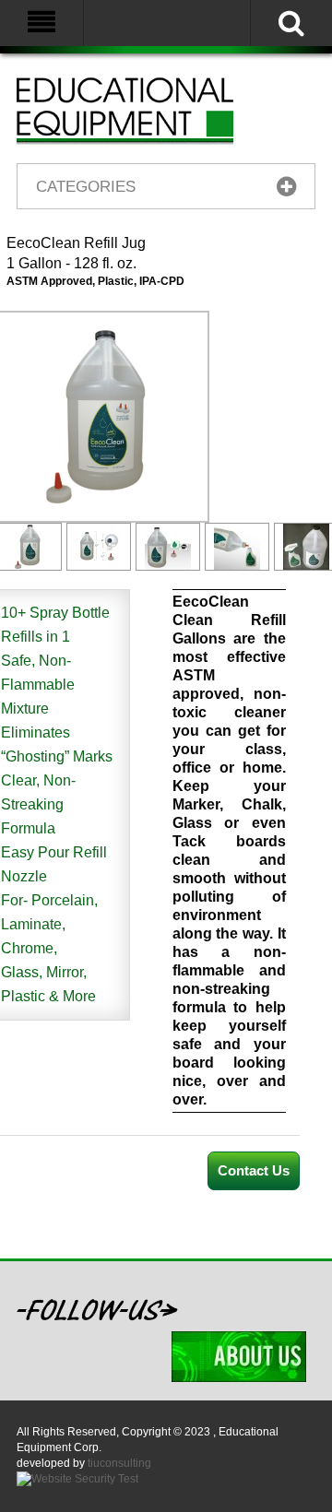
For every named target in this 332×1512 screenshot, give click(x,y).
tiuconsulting (119, 1463)
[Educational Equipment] (148, 110)
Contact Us (254, 1170)
